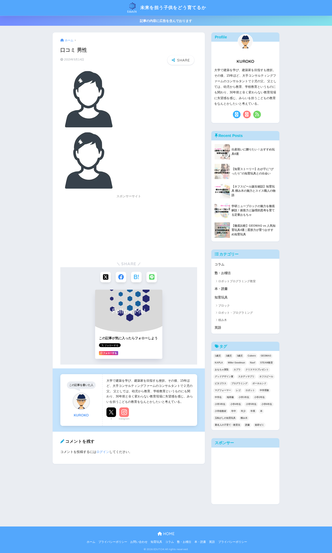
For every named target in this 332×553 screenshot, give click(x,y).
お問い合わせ (139, 541)
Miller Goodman (236, 362)
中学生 (218, 397)
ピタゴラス (220, 383)
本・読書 (221, 289)
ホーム (91, 541)
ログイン (102, 452)
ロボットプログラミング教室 (237, 281)
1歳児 (218, 355)
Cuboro (252, 355)
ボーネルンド (259, 383)
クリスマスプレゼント (257, 369)
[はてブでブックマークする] (136, 277)
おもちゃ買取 (222, 369)
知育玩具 (221, 297)
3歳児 (240, 355)
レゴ (238, 390)
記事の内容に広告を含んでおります (166, 21)
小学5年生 (251, 404)
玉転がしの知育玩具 (225, 418)
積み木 (222, 320)
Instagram (124, 418)
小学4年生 (235, 404)
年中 (233, 411)
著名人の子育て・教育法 (227, 425)
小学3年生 (220, 404)
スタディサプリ (246, 376)
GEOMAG (266, 355)
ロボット (250, 390)
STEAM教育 (266, 362)
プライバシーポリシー (112, 541)
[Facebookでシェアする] (121, 277)
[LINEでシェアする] (151, 277)
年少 (243, 411)
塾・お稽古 (223, 273)
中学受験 (264, 390)
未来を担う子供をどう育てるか (172, 7)
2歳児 (229, 355)
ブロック (224, 305)
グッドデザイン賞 (224, 376)
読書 (247, 425)
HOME (168, 533)
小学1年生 (244, 397)
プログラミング (239, 383)
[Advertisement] (128, 228)
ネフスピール (266, 376)
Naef (252, 362)
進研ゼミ (259, 425)
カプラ (237, 369)
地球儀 (230, 397)
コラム (219, 264)
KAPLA (219, 362)
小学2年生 (259, 397)
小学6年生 (266, 404)
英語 (218, 327)
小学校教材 (220, 411)
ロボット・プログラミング (235, 312)
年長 (253, 411)
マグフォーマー (223, 390)
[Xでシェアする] (105, 277)
